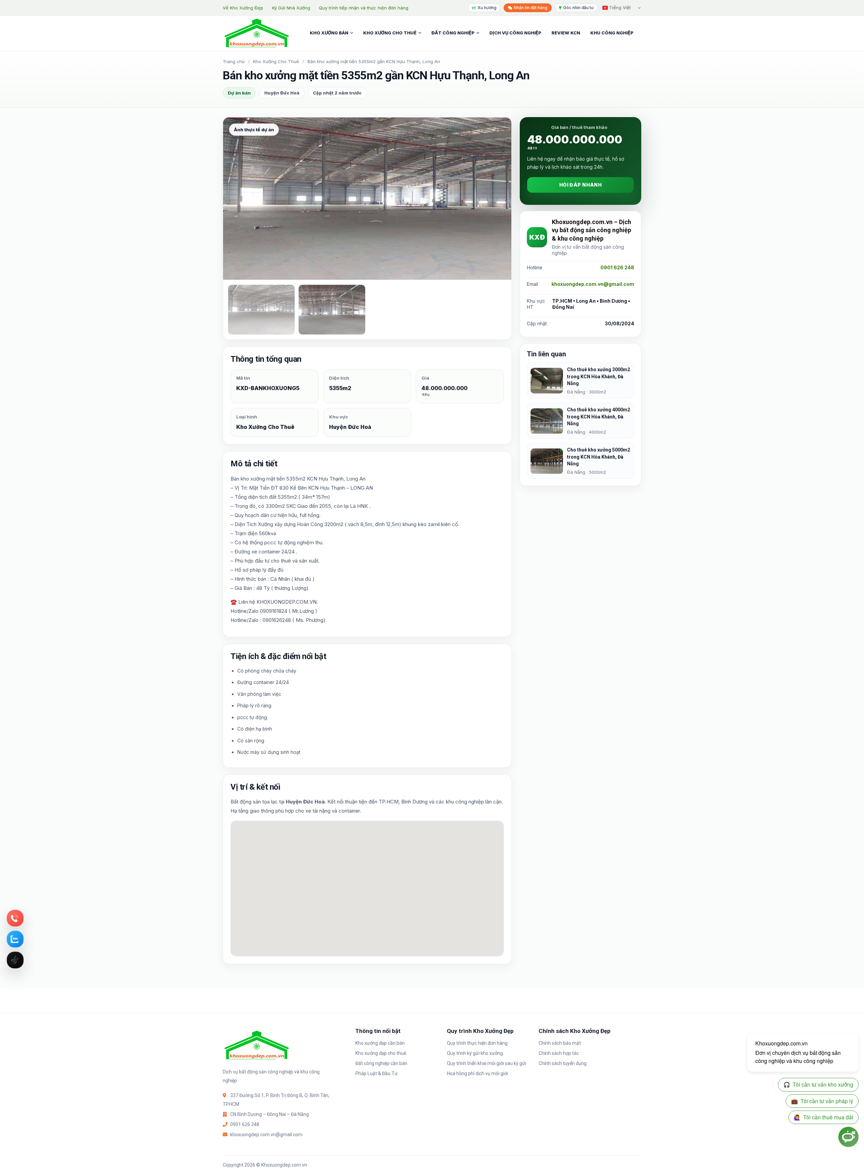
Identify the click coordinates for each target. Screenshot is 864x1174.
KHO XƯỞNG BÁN (329, 32)
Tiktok (15, 960)
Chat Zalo (15, 939)
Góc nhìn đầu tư (578, 7)
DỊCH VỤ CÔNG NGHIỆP (515, 32)
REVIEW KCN (565, 32)
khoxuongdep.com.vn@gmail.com (592, 284)
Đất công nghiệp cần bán (381, 1063)
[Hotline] (15, 918)
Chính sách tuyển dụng (563, 1063)
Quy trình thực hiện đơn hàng (477, 1043)
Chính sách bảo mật (560, 1043)
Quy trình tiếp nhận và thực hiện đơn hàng (363, 7)
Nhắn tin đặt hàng (530, 7)
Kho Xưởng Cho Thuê (276, 61)
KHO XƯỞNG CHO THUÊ (389, 32)
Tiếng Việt (619, 7)
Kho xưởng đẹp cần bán (380, 1043)
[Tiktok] (15, 960)
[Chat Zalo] (15, 939)
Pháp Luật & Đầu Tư (376, 1073)
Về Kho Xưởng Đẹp (243, 7)
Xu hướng (487, 7)
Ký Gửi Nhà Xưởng (291, 7)
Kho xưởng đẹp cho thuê (380, 1053)
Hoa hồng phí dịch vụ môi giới (477, 1073)
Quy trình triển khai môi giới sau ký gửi (486, 1063)
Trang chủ (234, 61)
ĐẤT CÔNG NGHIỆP (453, 32)
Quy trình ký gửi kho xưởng (475, 1053)
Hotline (15, 918)
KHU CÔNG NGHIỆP (611, 32)
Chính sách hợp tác (559, 1053)
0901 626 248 (617, 268)
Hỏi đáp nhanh (580, 185)
